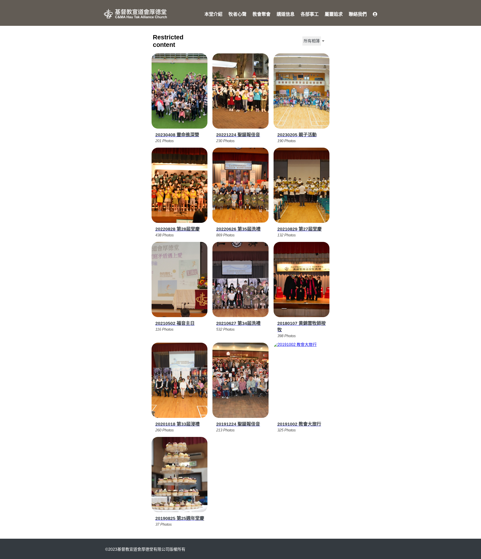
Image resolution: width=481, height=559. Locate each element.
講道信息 (286, 14)
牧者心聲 (237, 14)
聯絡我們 (358, 14)
